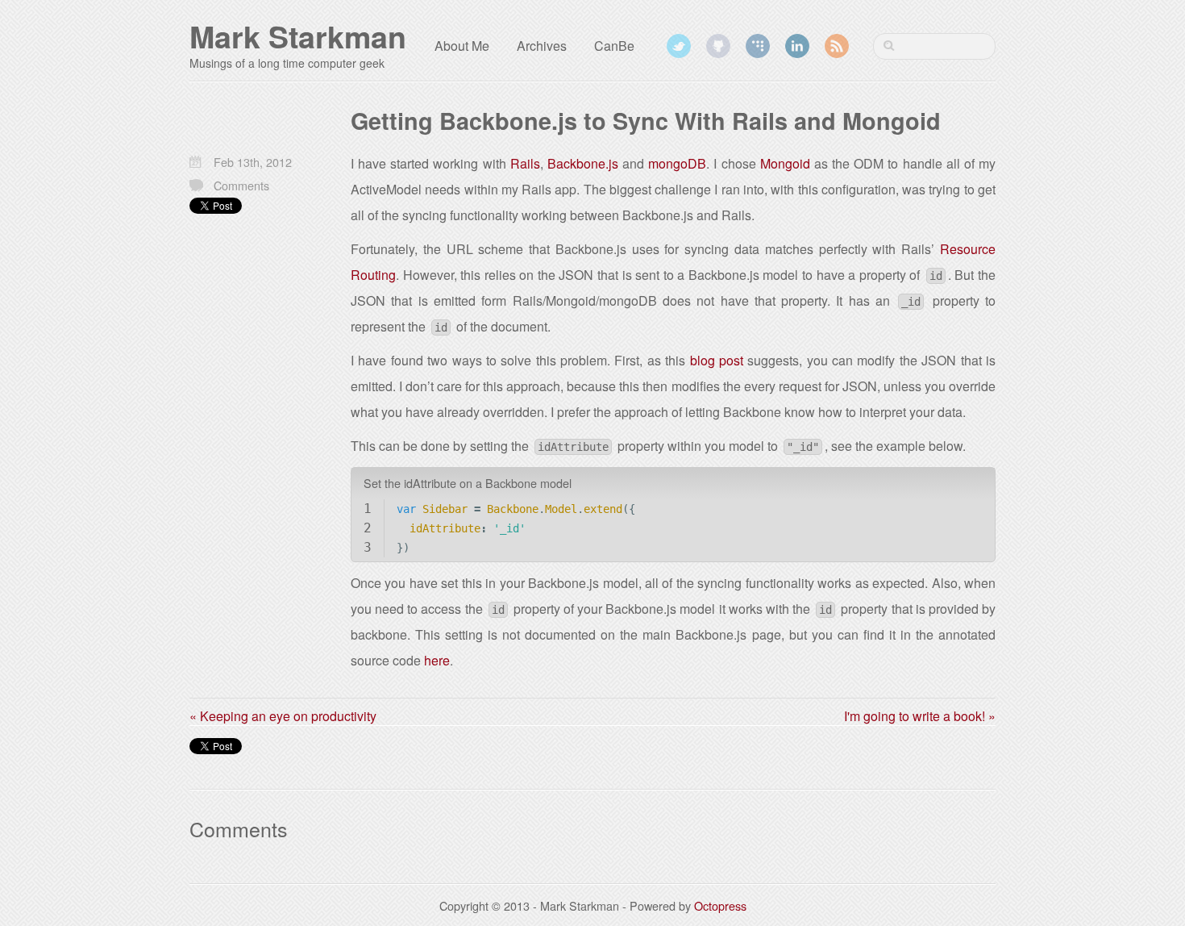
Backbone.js (582, 163)
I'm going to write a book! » (920, 716)
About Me (461, 45)
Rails (525, 163)
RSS (837, 46)
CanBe (614, 45)
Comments (241, 185)
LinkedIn (797, 46)
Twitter (679, 46)
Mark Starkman (297, 36)
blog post (716, 360)
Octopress (720, 905)
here (437, 660)
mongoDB (677, 163)
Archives (542, 45)
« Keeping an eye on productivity (282, 716)
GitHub (718, 46)
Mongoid (785, 163)
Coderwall (758, 46)
